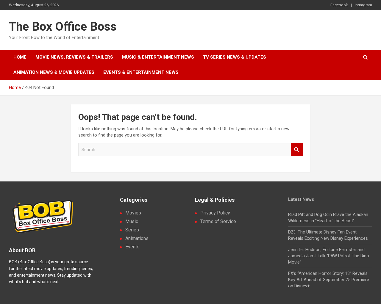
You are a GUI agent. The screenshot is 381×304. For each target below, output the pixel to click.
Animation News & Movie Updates (53, 72)
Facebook (339, 5)
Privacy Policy (215, 213)
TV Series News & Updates (234, 57)
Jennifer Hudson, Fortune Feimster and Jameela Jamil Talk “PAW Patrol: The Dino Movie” (328, 256)
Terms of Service (218, 221)
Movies (133, 213)
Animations (137, 238)
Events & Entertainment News (141, 72)
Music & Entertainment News (158, 57)
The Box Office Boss (63, 27)
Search (297, 149)
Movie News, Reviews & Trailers (74, 57)
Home (19, 57)
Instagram (363, 5)
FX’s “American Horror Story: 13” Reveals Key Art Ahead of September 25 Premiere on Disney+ (328, 280)
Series (132, 230)
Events (132, 247)
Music (131, 221)
